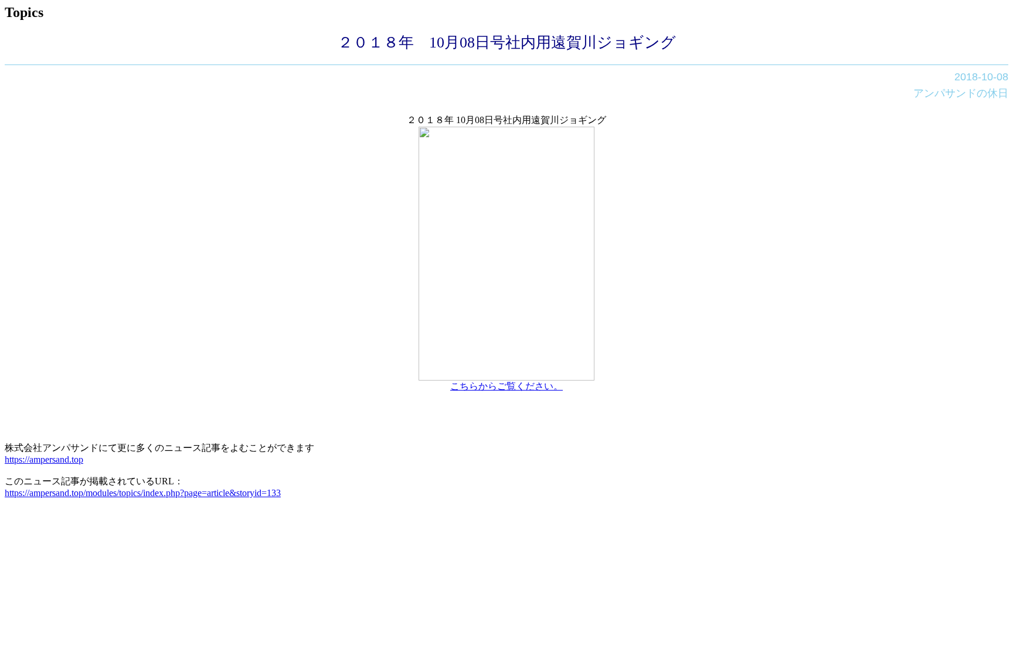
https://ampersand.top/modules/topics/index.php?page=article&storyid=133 (143, 493)
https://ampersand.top (44, 459)
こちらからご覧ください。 (506, 386)
